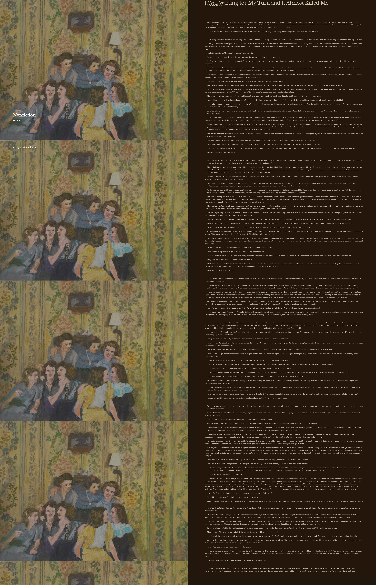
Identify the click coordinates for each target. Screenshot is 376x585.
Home (16, 120)
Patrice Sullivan (28, 147)
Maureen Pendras (216, 5)
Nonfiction (24, 115)
